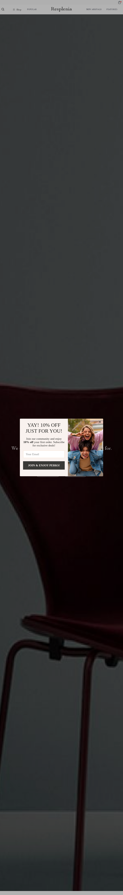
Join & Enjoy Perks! (44, 465)
